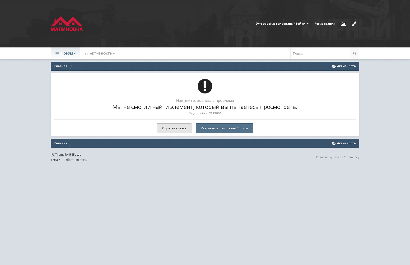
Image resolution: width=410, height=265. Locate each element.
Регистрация (324, 24)
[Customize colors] (354, 24)
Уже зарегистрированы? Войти (281, 24)
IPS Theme (58, 155)
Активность (100, 53)
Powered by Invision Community (337, 157)
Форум (66, 53)
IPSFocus (75, 155)
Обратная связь (174, 128)
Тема (55, 160)
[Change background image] (343, 24)
